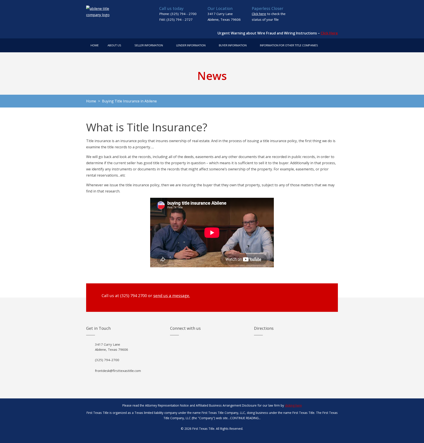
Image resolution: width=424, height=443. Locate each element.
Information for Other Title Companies (289, 45)
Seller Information (148, 45)
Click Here (329, 33)
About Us (114, 45)
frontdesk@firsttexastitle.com (118, 370)
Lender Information (191, 45)
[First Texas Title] (102, 14)
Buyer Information (233, 45)
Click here (259, 13)
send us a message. (171, 295)
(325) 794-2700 (107, 360)
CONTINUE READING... (245, 418)
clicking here (293, 405)
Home (95, 45)
